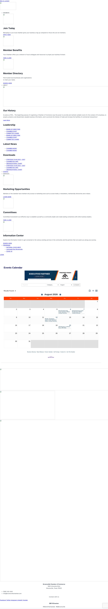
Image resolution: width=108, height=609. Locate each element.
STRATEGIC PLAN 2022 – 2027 (15, 159)
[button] (90, 290)
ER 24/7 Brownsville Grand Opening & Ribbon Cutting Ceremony (64, 312)
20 (70, 325)
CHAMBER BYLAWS (12, 161)
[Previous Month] (42, 294)
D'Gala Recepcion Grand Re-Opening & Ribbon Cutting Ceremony (77, 312)
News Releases (40, 352)
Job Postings (56, 352)
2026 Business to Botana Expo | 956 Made (64, 327)
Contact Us (63, 352)
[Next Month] (60, 294)
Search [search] (77, 285)
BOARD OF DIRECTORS (13, 129)
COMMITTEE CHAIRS (12, 133)
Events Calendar (48, 352)
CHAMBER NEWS (11, 148)
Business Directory (31, 352)
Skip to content (4, 1)
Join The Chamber (70, 352)
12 (56, 317)
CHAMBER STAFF (11, 131)
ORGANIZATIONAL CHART (14, 163)
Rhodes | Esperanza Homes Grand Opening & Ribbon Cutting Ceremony (51, 320)
